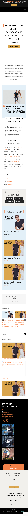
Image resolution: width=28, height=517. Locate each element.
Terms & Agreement (15, 500)
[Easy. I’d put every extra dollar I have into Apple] (8, 441)
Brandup (23, 511)
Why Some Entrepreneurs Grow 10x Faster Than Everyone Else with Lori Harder (13, 282)
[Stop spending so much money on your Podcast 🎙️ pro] (8, 454)
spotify (20, 201)
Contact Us (20, 495)
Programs (19, 493)
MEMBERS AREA (11, 495)
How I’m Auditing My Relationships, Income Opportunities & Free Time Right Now (13, 233)
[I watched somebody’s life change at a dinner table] (8, 429)
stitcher (10, 201)
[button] (3, 320)
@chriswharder (7, 409)
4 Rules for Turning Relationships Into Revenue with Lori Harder (13, 257)
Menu (25, 10)
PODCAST (11, 493)
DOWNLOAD (14, 4)
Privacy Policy (15, 498)
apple (10, 198)
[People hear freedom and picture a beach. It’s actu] (8, 417)
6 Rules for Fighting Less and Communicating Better (11, 358)
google (19, 198)
